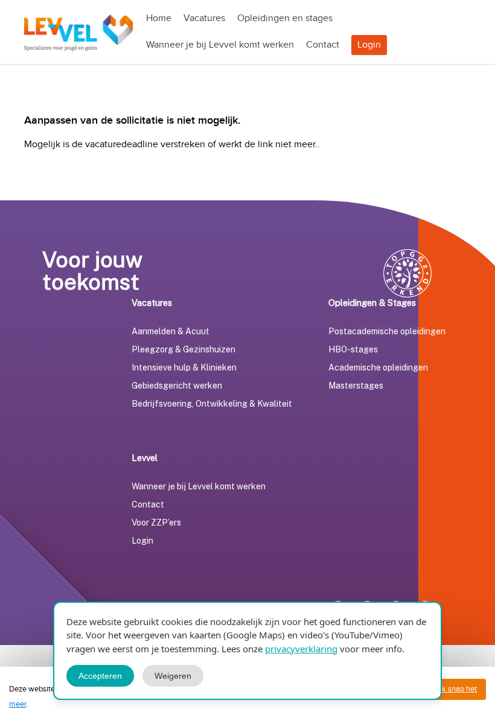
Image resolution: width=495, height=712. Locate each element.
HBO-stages (353, 349)
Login (369, 45)
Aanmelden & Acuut (170, 331)
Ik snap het (458, 689)
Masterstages (355, 385)
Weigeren (173, 676)
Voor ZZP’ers (156, 522)
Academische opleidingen (378, 367)
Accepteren (100, 676)
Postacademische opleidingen (387, 331)
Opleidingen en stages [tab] (285, 18)
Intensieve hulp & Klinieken (184, 367)
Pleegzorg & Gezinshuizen (183, 349)
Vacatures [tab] (204, 18)
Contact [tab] (322, 45)
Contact (148, 504)
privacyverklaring (301, 649)
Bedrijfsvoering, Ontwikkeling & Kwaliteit (212, 403)
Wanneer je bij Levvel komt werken (199, 486)
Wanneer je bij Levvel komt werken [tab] (220, 45)
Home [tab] (158, 18)
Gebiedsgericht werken (177, 385)
